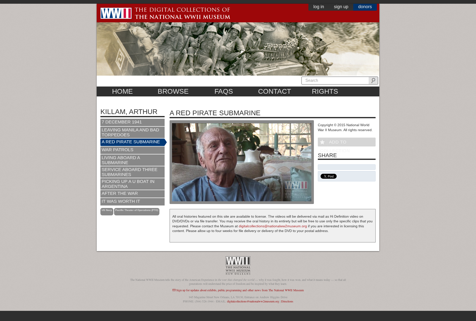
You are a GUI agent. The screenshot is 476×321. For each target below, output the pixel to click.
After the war (120, 193)
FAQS (223, 91)
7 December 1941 (122, 121)
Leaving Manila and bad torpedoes (130, 132)
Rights (325, 91)
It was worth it (121, 201)
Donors (365, 6)
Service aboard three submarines (129, 172)
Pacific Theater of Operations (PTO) (136, 210)
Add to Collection (335, 143)
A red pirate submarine (131, 141)
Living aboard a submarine (121, 160)
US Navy (107, 210)
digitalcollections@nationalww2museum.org (273, 226)
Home (122, 91)
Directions (287, 301)
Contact (274, 91)
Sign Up (341, 6)
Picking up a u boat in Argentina (128, 184)
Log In (318, 6)
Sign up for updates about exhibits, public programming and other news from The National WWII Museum (240, 290)
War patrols (117, 149)
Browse (173, 91)
